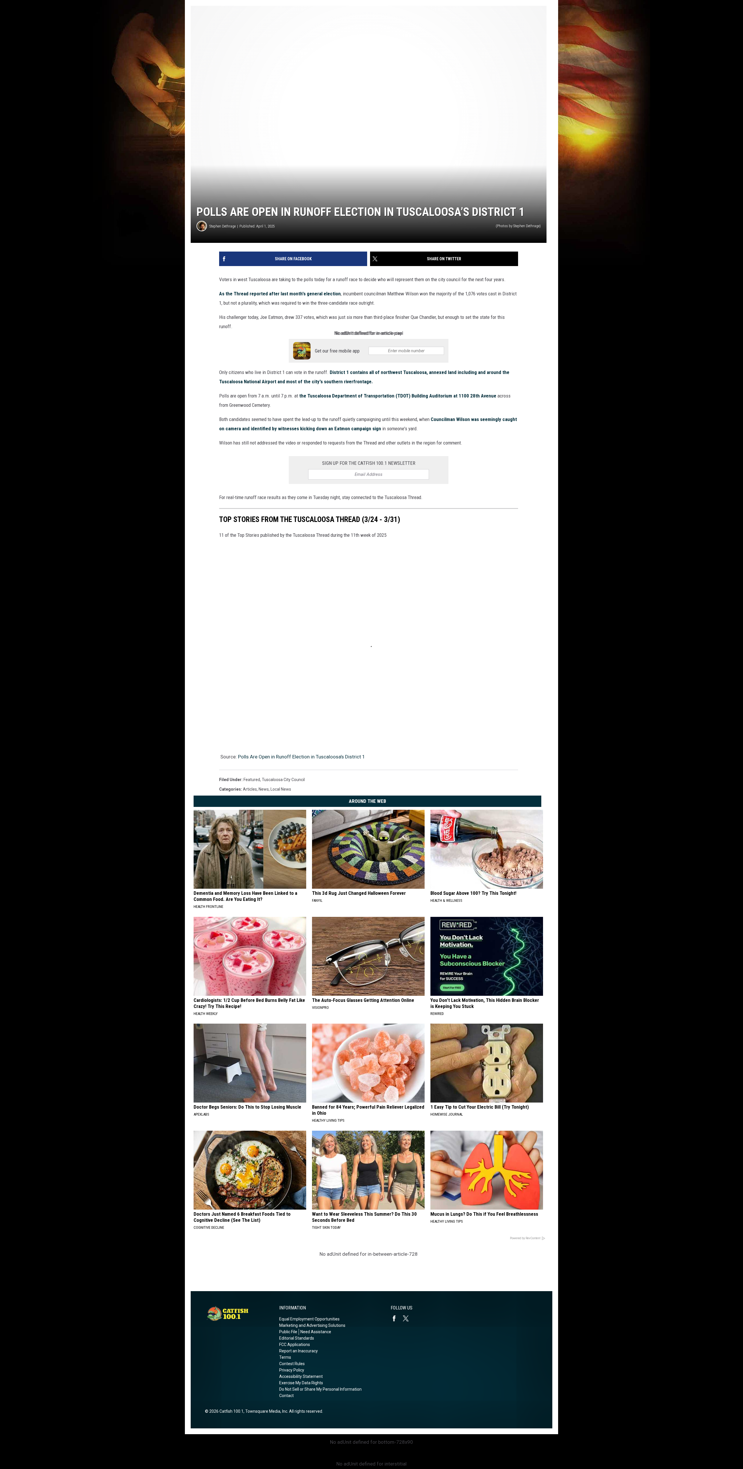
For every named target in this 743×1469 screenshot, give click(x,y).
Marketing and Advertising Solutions (312, 1325)
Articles (250, 789)
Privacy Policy (291, 1370)
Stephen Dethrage (222, 226)
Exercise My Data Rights (301, 1383)
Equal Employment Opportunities (309, 1319)
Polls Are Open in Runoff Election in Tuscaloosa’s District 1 (301, 757)
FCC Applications (294, 1344)
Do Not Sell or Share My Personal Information (320, 1389)
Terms (285, 1357)
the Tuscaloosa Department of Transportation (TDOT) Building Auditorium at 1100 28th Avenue (397, 396)
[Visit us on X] (408, 1318)
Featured (252, 779)
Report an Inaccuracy (298, 1351)
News (264, 789)
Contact (286, 1395)
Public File (288, 1331)
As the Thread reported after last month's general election (280, 294)
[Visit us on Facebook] (396, 1318)
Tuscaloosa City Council (283, 779)
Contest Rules (292, 1363)
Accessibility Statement (301, 1376)
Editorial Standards (296, 1338)
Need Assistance (315, 1331)
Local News (280, 789)
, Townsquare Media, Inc (265, 1411)
